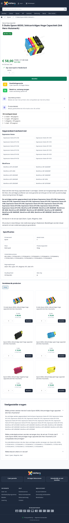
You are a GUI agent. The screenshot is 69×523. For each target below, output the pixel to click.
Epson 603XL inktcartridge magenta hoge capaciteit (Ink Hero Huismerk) (15, 377)
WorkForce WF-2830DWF (43, 171)
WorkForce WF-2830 (9, 171)
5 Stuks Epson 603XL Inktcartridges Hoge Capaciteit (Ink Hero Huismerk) (25, 17)
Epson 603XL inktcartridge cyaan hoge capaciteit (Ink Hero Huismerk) (51, 343)
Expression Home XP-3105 (44, 146)
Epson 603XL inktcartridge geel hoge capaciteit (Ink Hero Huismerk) (50, 377)
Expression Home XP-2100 (11, 138)
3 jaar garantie (12, 478)
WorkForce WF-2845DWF (10, 179)
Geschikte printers (14, 98)
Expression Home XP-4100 (11, 154)
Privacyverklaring (28, 517)
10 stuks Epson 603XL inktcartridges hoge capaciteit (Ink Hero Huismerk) (15, 308)
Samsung (37, 13)
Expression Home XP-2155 (44, 142)
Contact (21, 500)
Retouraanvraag (23, 497)
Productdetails (13, 106)
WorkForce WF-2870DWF (43, 183)
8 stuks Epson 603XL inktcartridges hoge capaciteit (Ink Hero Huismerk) (48, 308)
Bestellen (49, 79)
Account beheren (41, 492)
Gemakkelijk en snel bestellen (57, 479)
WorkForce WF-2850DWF (10, 183)
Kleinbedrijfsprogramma (8, 494)
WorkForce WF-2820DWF (43, 167)
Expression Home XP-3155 (44, 150)
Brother (4, 13)
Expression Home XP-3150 (11, 150)
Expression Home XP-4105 (44, 154)
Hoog (5, 287)
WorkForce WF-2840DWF (43, 175)
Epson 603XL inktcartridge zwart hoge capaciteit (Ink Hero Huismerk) (17, 343)
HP (23, 13)
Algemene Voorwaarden (41, 517)
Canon (11, 13)
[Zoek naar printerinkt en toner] (65, 9)
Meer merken (52, 13)
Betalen (3, 497)
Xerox (44, 13)
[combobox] (34, 9)
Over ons (4, 492)
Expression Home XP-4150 (11, 158)
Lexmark (28, 13)
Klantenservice (23, 492)
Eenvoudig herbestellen (43, 494)
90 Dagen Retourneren (34, 478)
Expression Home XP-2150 (11, 142)
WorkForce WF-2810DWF (10, 167)
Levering (4, 500)
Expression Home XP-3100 (11, 146)
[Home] (2, 17)
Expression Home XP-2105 (44, 138)
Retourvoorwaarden (25, 494)
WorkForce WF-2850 (42, 179)
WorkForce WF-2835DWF (10, 175)
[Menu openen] (2, 3)
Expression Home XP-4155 (44, 158)
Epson (17, 13)
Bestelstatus (39, 497)
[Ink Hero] (10, 3)
